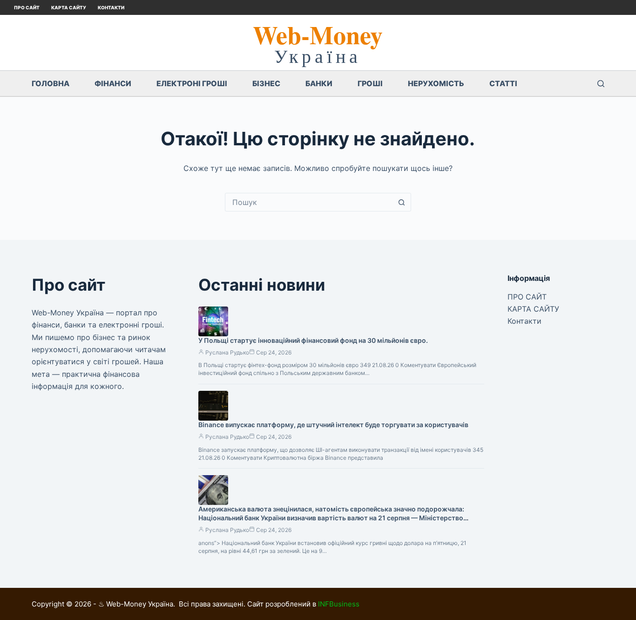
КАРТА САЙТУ (68, 7)
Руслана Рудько (227, 352)
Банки (318, 83)
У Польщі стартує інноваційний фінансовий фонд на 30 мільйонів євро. (313, 340)
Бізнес (266, 83)
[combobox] (309, 202)
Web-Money (318, 34)
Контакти (111, 7)
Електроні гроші (191, 83)
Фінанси (113, 83)
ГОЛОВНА (50, 83)
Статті (503, 83)
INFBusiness (338, 604)
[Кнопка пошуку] (402, 202)
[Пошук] (600, 83)
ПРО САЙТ (27, 7)
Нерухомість (436, 83)
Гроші (370, 83)
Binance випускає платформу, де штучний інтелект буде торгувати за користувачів (333, 425)
